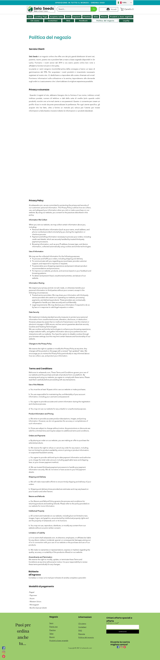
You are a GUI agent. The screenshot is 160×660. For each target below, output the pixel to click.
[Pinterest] (3, 656)
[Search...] (94, 9)
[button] (126, 9)
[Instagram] (3, 652)
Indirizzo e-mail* (112, 623)
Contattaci (82, 627)
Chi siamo (82, 623)
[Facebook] (3, 647)
